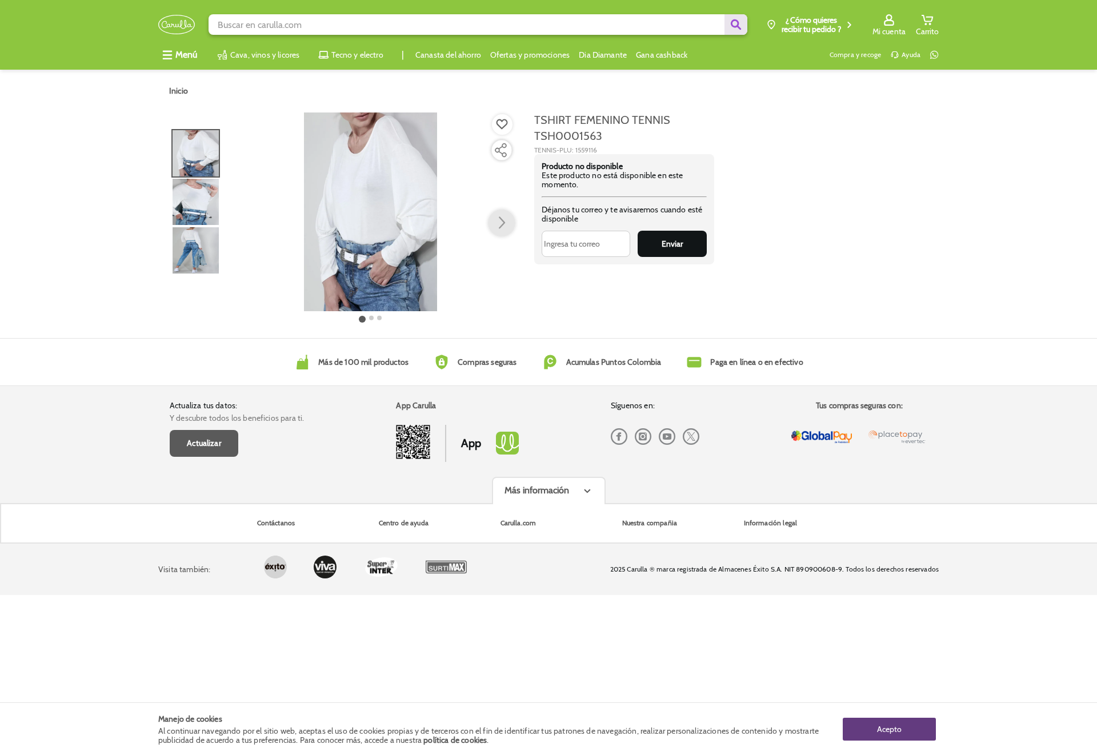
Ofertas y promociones (530, 55)
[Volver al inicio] (176, 25)
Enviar (672, 244)
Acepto (889, 729)
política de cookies (455, 740)
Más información (537, 490)
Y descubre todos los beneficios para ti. (237, 418)
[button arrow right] (501, 223)
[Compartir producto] (500, 150)
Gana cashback (661, 55)
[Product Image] (370, 212)
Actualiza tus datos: (203, 405)
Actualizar (204, 443)
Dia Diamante (603, 55)
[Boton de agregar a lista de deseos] (502, 124)
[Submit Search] (735, 24)
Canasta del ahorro (448, 55)
